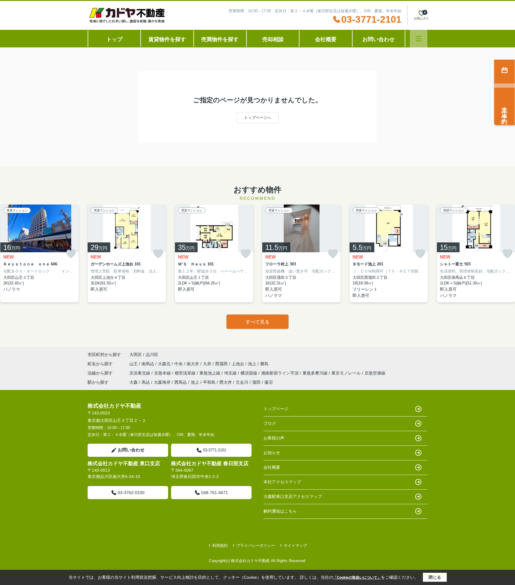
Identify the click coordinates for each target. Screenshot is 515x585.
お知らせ (271, 452)
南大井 (193, 363)
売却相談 (273, 39)
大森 (133, 382)
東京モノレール (346, 373)
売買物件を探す (220, 39)
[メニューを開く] (418, 38)
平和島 (209, 382)
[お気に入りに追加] (71, 254)
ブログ (269, 423)
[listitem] (126, 253)
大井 (207, 363)
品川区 (152, 354)
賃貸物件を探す (167, 39)
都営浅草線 (186, 373)
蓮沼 (268, 382)
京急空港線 (374, 373)
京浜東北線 (140, 373)
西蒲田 (222, 363)
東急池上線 (210, 373)
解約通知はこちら (280, 511)
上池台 (238, 363)
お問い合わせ (378, 39)
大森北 (165, 363)
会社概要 (325, 39)
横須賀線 (249, 373)
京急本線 (163, 373)
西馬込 (180, 382)
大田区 (135, 354)
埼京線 (231, 373)
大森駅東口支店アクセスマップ (292, 496)
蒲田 (256, 382)
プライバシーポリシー (255, 545)
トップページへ (257, 117)
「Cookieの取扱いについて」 (357, 577)
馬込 (146, 382)
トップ (114, 39)
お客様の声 (273, 438)
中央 (179, 363)
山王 (134, 363)
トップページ (275, 408)
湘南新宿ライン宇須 (280, 373)
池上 (253, 363)
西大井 (225, 382)
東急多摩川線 (316, 373)
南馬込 (148, 363)
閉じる (435, 577)
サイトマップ (295, 545)
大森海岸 (162, 382)
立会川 (242, 382)
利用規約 (220, 545)
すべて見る (257, 321)
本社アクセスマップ (282, 481)
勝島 (264, 363)
